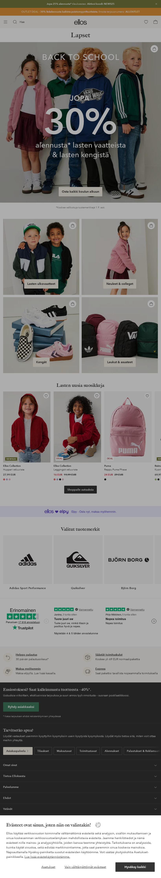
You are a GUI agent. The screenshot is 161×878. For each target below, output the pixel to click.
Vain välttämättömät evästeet (85, 867)
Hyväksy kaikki (135, 867)
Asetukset (48, 867)
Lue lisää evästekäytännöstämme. (47, 857)
